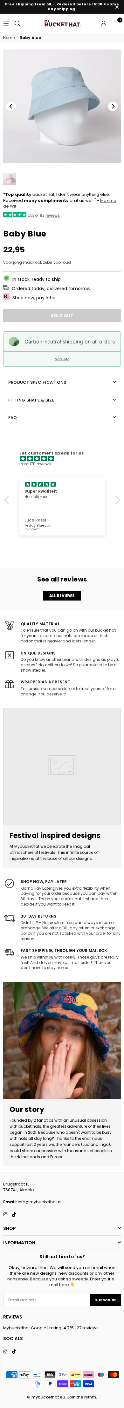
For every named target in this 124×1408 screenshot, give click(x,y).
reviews (52, 215)
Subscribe (105, 1300)
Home (9, 37)
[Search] (17, 23)
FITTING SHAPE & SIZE (31, 400)
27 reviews (88, 1328)
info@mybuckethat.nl (39, 1202)
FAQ (12, 418)
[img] (65, 459)
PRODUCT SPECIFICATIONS (37, 382)
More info (62, 359)
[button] (115, 23)
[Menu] (6, 23)
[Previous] (11, 106)
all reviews (62, 595)
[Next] (113, 106)
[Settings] (103, 23)
